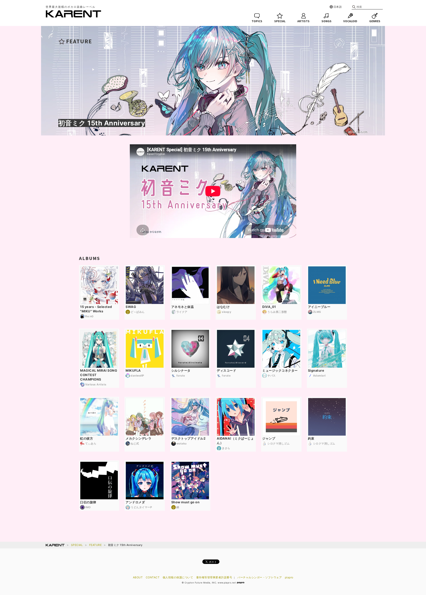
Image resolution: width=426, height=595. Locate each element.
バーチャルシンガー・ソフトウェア (259, 577)
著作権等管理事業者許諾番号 (214, 577)
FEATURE (95, 545)
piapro (289, 577)
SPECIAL (77, 545)
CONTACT (153, 577)
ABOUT (138, 577)
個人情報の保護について (178, 577)
